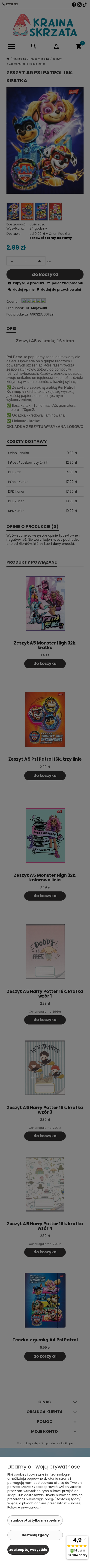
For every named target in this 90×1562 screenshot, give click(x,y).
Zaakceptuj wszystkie (28, 1549)
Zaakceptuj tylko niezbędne (35, 1520)
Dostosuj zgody (35, 1535)
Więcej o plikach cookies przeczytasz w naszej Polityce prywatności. (44, 1505)
